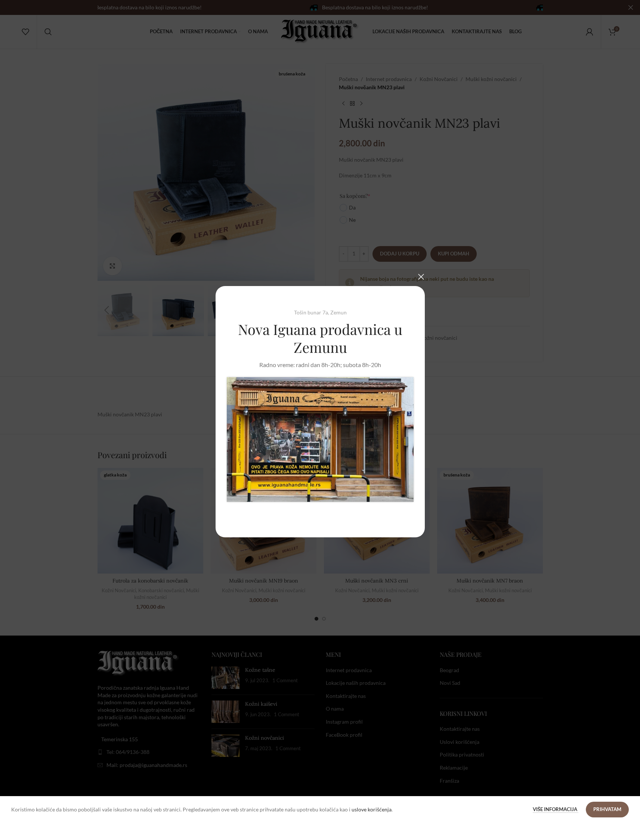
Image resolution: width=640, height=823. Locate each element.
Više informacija (555, 809)
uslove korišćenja (372, 809)
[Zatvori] (421, 276)
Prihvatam (607, 809)
